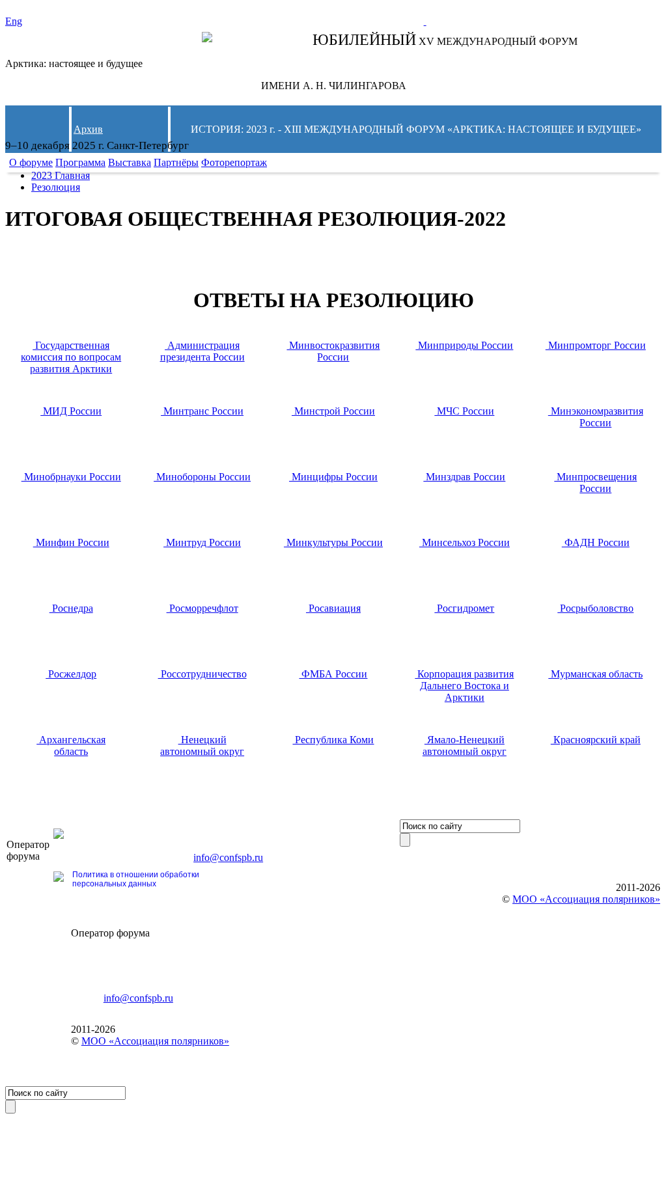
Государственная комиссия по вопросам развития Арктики (71, 357)
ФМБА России (333, 673)
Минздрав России (464, 476)
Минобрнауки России (71, 476)
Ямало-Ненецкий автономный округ (465, 745)
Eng (13, 21)
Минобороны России (202, 476)
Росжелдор (71, 673)
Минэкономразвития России (595, 416)
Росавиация (333, 608)
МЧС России (464, 411)
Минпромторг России (596, 345)
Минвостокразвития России (333, 351)
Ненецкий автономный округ (202, 745)
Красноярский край (596, 739)
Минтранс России (202, 411)
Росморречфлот (202, 608)
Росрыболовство (595, 608)
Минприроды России (464, 345)
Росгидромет (464, 608)
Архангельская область (70, 745)
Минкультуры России (333, 542)
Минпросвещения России (595, 482)
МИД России (71, 411)
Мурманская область (595, 673)
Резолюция (55, 187)
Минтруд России (202, 542)
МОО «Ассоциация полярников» (155, 1040)
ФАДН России (596, 542)
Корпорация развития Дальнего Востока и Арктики (464, 685)
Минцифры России (333, 476)
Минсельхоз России (464, 542)
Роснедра (71, 608)
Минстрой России (333, 411)
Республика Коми (333, 739)
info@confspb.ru (228, 857)
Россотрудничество (202, 673)
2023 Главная (60, 175)
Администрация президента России (202, 351)
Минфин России (71, 542)
